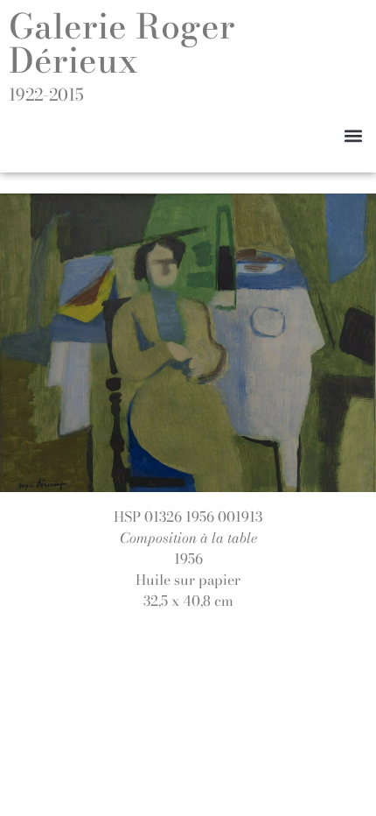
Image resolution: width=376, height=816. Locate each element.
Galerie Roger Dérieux (122, 43)
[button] (352, 135)
